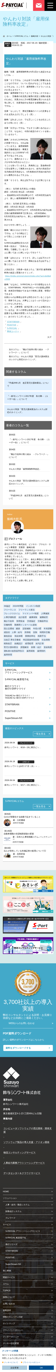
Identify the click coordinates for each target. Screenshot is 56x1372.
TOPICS (6, 1290)
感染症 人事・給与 (13, 632)
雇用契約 (41, 651)
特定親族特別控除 (31, 640)
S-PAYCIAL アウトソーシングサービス (22, 1231)
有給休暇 (19, 636)
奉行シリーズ (11, 1244)
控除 (35, 632)
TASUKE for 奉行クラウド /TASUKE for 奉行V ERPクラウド (19, 696)
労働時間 (8, 625)
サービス (7, 1224)
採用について (9, 1297)
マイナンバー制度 (31, 613)
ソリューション (10, 1198)
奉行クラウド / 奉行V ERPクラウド (15, 687)
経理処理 (29, 643)
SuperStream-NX (13, 718)
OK (41, 1368)
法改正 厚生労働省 (12, 640)
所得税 (28, 632)
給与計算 (40, 643)
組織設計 (19, 643)
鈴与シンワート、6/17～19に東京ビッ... (23, 785)
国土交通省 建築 (12, 628)
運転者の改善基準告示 (14, 651)
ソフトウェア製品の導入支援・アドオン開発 (26, 1142)
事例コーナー (13, 331)
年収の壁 (37, 628)
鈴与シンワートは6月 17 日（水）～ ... (22, 766)
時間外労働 (45, 632)
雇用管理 (8, 654)
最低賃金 (8, 636)
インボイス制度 (33, 606)
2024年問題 (18, 606)
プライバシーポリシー (13, 1330)
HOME (6, 1191)
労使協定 (31, 621)
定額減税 (27, 628)
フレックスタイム (12, 613)
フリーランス (10, 610)
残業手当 (42, 636)
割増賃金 (21, 621)
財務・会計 (36, 647)
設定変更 (15, 1368)
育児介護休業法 (11, 647)
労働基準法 (43, 621)
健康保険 (33, 617)
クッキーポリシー (11, 1337)
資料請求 (7, 1310)
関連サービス (9, 1277)
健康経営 (44, 617)
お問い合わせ (9, 1304)
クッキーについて (11, 1362)
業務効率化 (30, 636)
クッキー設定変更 (11, 1343)
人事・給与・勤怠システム (17, 1205)
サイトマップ (9, 1323)
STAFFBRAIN (13, 322)
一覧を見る (40, 734)
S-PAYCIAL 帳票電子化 (17, 679)
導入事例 (7, 1271)
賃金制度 (48, 647)
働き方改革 (9, 621)
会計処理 (23, 617)
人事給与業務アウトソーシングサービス (24, 1163)
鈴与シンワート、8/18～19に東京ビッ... (23, 747)
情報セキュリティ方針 (13, 1317)
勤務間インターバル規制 (26, 625)
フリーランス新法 (27, 610)
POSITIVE (11, 325)
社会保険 (46, 640)
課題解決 (25, 647)
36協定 (7, 606)
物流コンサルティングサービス (19, 1152)
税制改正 (8, 643)
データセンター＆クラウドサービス (21, 1173)
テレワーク (10, 1218)
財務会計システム (13, 1211)
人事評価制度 (10, 617)
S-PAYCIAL (12, 328)
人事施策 (45, 613)
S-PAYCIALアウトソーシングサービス (18, 671)
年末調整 (48, 628)
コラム (6, 1284)
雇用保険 (31, 651)
